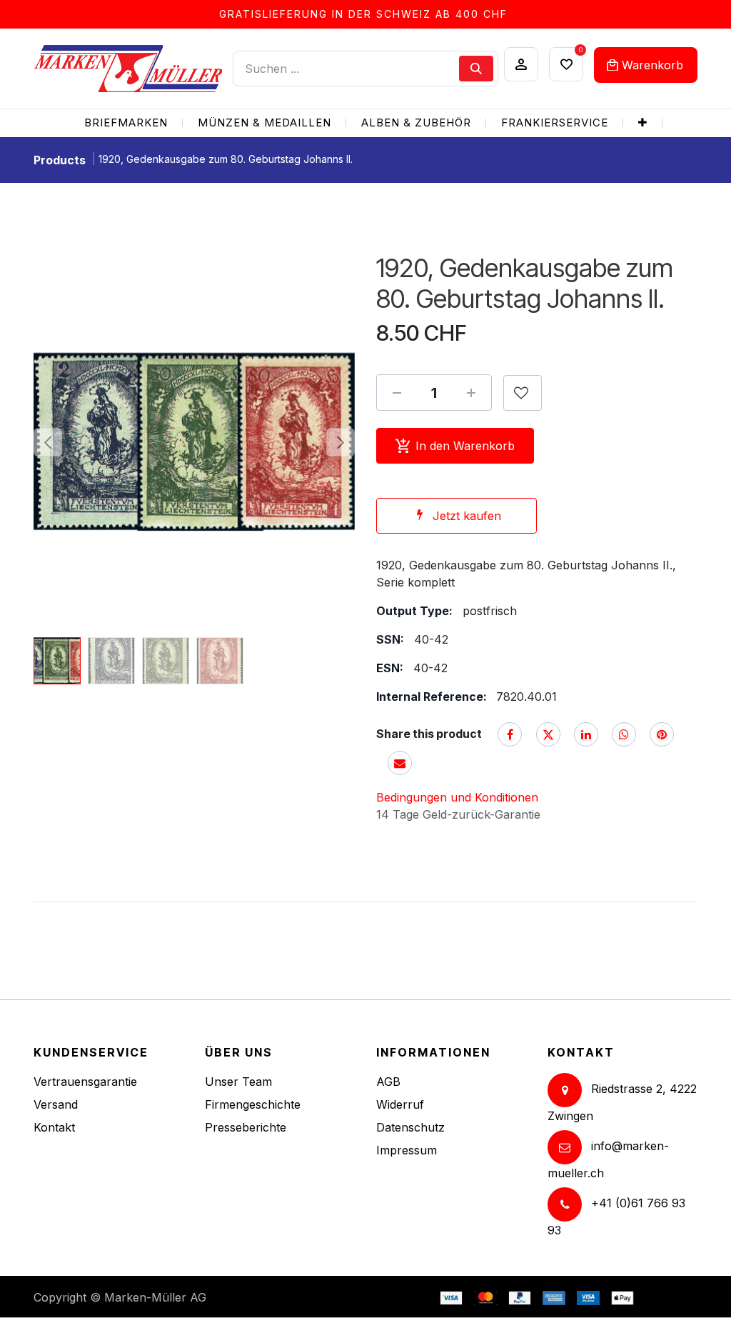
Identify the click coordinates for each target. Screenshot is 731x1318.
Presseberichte (245, 1127)
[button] (48, 442)
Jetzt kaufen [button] (467, 516)
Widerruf (400, 1104)
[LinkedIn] (586, 734)
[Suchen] (476, 68)
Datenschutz (410, 1127)
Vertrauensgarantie (85, 1081)
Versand (56, 1104)
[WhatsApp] (624, 734)
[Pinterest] (662, 734)
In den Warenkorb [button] (465, 446)
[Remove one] (396, 393)
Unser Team (238, 1081)
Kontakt (54, 1127)
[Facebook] (510, 734)
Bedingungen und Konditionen (457, 797)
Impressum (406, 1150)
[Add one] (471, 393)
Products (60, 160)
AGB (388, 1081)
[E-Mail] (400, 763)
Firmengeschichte (253, 1104)
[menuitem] (126, 123)
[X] (548, 734)
